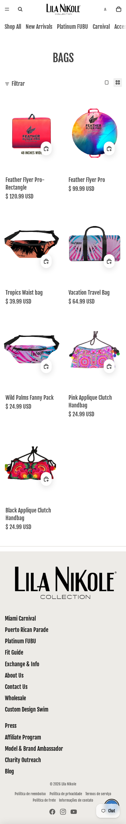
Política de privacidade (66, 794)
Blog (9, 771)
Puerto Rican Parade (26, 629)
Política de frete (44, 800)
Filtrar (18, 83)
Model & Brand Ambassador (34, 748)
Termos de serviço (98, 794)
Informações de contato (76, 800)
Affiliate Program (23, 737)
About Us (14, 675)
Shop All (13, 26)
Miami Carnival (20, 618)
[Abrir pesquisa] (20, 9)
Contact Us (16, 686)
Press (11, 725)
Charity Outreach (23, 760)
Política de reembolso (30, 794)
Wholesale (15, 698)
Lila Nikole (68, 784)
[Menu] (7, 9)
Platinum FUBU (72, 26)
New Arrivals (39, 26)
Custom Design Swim (26, 709)
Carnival (101, 26)
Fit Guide (14, 652)
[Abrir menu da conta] (105, 9)
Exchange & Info (22, 664)
